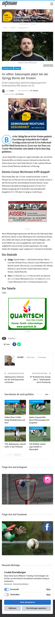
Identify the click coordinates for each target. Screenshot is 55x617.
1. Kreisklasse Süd (36, 428)
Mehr (48, 589)
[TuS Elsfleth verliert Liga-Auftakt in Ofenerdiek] (39, 434)
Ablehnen (12, 608)
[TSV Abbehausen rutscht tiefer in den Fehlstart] (15, 434)
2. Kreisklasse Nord (36, 401)
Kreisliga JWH (8, 68)
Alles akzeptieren (27, 602)
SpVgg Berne (11, 338)
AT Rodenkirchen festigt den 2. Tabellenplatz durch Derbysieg (40, 379)
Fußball (17, 68)
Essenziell (14, 589)
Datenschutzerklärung (21, 584)
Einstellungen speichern (36, 608)
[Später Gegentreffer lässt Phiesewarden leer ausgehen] (39, 407)
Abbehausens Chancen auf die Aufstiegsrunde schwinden (14, 379)
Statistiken (14, 595)
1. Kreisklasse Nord (12, 401)
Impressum (8, 584)
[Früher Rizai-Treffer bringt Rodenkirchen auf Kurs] (15, 407)
